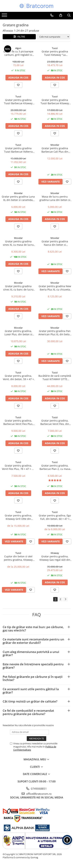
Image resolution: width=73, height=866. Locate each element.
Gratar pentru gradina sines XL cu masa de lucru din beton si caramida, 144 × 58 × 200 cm (18, 243)
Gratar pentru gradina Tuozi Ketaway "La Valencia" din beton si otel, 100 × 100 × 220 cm (55, 53)
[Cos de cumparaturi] (60, 15)
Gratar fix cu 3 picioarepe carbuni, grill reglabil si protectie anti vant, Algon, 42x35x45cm (18, 53)
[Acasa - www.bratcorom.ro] (36, 6)
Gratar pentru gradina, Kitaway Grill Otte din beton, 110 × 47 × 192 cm (18, 517)
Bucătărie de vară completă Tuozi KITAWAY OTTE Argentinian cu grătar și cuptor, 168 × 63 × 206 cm (54, 377)
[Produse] (5, 16)
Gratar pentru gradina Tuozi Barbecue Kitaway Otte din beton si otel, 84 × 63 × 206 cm (55, 101)
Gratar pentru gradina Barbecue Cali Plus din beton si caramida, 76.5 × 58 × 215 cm (55, 150)
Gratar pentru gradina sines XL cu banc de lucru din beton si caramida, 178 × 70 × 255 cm (18, 287)
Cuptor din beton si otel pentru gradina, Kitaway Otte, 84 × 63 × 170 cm (18, 558)
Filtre (20, 36)
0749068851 (38, 788)
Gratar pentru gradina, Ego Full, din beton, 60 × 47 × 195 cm (55, 517)
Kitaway (55, 553)
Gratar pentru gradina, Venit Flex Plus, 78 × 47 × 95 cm (18, 467)
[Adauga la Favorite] (18, 85)
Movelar (54, 144)
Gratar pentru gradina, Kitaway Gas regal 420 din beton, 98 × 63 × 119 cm (55, 558)
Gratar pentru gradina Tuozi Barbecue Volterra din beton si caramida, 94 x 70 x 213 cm (18, 150)
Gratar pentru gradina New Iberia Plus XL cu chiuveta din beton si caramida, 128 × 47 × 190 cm (55, 287)
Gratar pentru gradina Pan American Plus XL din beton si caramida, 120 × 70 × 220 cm (54, 332)
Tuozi (55, 48)
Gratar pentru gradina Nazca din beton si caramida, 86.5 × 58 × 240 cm (55, 243)
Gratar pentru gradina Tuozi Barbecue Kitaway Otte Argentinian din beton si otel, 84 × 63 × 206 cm (18, 101)
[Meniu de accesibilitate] (67, 840)
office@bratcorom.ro (39, 793)
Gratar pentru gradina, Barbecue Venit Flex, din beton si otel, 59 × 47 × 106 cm (55, 422)
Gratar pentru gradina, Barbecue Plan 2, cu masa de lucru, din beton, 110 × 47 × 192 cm (55, 467)
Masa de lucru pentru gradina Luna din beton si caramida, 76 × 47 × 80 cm (54, 198)
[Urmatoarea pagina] (65, 599)
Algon (18, 48)
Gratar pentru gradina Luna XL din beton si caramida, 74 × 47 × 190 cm (18, 198)
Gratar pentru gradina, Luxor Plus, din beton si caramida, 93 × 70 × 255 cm (18, 332)
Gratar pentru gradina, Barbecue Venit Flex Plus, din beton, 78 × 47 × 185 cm (18, 422)
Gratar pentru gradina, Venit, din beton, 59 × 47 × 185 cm (18, 377)
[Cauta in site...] (69, 15)
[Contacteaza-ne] (52, 15)
